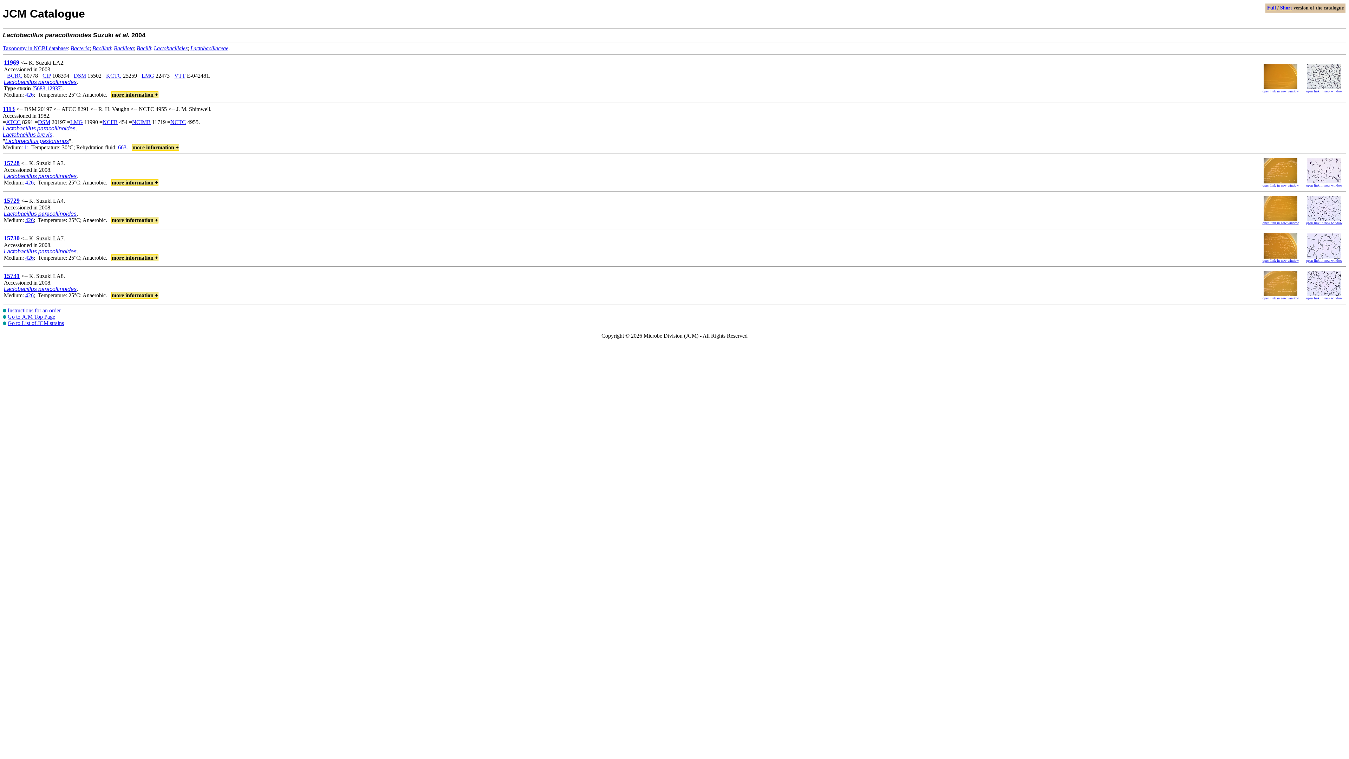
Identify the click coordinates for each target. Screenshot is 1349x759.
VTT (179, 76)
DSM (80, 76)
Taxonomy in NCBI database (35, 48)
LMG (148, 76)
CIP (47, 76)
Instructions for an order (34, 310)
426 (29, 95)
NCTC (178, 122)
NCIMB (141, 122)
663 (122, 147)
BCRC (14, 76)
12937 (54, 88)
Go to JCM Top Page (31, 317)
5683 (39, 88)
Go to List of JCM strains (36, 323)
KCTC (114, 76)
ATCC (13, 122)
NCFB (110, 122)
